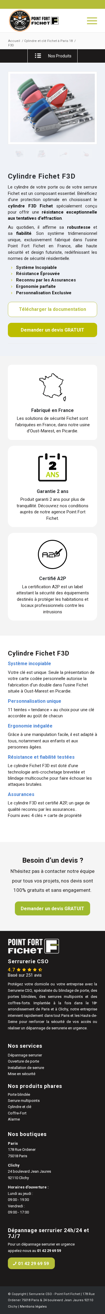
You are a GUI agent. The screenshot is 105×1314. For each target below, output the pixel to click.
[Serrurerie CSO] (43, 20)
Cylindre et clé (19, 1107)
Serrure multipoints (24, 1100)
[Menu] (89, 20)
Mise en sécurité (21, 1074)
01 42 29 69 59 (49, 1250)
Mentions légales (33, 1306)
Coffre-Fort (17, 1113)
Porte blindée (19, 1094)
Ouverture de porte (23, 1061)
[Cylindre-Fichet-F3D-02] (52, 108)
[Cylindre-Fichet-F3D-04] (86, 153)
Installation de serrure (26, 1067)
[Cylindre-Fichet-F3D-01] (41, 153)
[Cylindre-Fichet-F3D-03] (63, 153)
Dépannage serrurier (25, 1055)
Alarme (14, 1119)
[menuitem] (89, 20)
